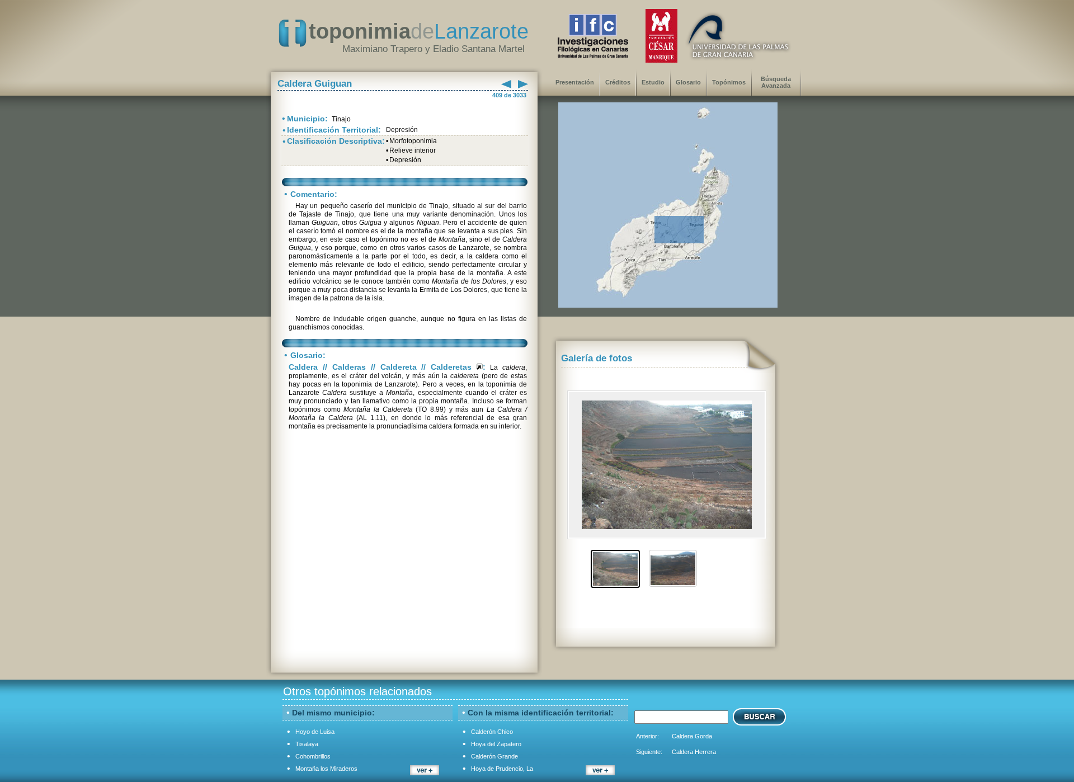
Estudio (653, 82)
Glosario (688, 82)
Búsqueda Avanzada (776, 82)
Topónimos (729, 82)
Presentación (574, 82)
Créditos (617, 82)
